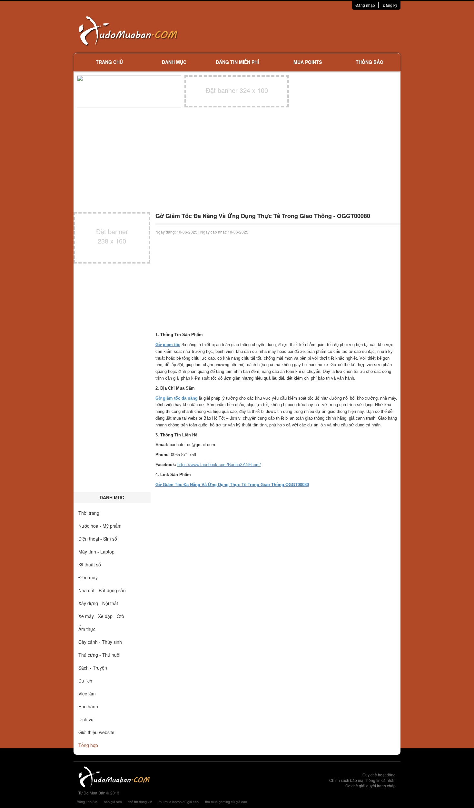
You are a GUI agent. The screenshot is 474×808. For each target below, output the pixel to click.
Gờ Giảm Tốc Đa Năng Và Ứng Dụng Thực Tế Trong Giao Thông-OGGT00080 (232, 484)
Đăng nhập (365, 5)
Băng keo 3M (87, 801)
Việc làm (87, 693)
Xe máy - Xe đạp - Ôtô (101, 616)
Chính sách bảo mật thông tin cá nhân (362, 780)
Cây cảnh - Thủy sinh (100, 642)
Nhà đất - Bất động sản (102, 590)
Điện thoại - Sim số (97, 538)
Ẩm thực (86, 629)
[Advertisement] (305, 30)
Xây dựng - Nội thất (98, 603)
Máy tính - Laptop (96, 551)
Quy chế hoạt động (379, 774)
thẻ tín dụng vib (140, 801)
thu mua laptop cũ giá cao (179, 801)
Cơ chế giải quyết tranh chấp (370, 785)
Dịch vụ (86, 719)
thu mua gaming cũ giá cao (226, 801)
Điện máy (88, 577)
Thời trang (88, 513)
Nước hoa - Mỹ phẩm (100, 526)
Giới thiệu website (96, 732)
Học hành (88, 706)
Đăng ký (390, 5)
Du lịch (85, 680)
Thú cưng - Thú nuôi (99, 655)
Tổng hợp (88, 745)
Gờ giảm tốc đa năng (176, 398)
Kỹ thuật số (89, 564)
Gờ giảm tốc (167, 344)
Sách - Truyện (92, 667)
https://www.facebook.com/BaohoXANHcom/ (219, 464)
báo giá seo (113, 801)
